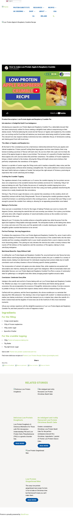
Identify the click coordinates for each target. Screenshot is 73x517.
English (10, 1)
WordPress (25, 514)
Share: (36, 360)
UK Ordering (18, 11)
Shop (31, 11)
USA (54, 11)
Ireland (44, 16)
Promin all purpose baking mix (18, 340)
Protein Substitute (21, 7)
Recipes (51, 7)
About (42, 11)
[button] (53, 16)
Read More (20, 443)
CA (33, 16)
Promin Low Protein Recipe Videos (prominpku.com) (40, 355)
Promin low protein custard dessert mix (23, 352)
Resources (37, 7)
